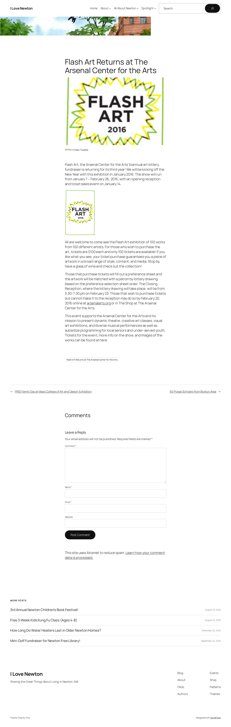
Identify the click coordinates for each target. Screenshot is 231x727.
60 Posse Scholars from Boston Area (193, 391)
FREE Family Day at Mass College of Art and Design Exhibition (53, 391)
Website (69, 516)
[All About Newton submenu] (137, 8)
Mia (77, 149)
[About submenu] (110, 8)
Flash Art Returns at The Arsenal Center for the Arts (92, 359)
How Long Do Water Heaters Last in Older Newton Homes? (55, 630)
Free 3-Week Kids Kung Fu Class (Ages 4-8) (43, 620)
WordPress (215, 717)
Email (68, 502)
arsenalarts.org (99, 303)
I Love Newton (21, 8)
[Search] (212, 8)
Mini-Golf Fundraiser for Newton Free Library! (45, 641)
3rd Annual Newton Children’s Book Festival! (44, 610)
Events (84, 149)
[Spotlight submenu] (155, 8)
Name (68, 487)
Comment (70, 445)
